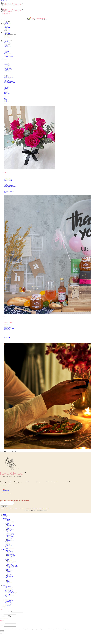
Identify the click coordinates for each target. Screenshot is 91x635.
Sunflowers (9, 582)
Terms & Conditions (13, 508)
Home (1, 451)
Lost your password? (4, 618)
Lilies (8, 579)
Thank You (7, 544)
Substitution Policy (3, 508)
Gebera (9, 575)
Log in (9, 616)
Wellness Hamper (9, 587)
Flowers (4, 59)
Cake (6, 596)
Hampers (5, 172)
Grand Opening (8, 538)
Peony (8, 580)
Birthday (4, 9)
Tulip (8, 584)
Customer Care (5, 490)
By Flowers (7, 569)
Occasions (5, 15)
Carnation (9, 573)
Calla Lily (9, 571)
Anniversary (7, 519)
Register (1, 631)
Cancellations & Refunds (7, 494)
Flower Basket (10, 563)
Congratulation (8, 545)
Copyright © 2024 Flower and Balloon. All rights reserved (37, 508)
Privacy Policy (21, 508)
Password (2, 613)
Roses (8, 581)
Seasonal (4, 317)
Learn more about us (4, 484)
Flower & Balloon (7, 11)
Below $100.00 (10, 554)
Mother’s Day (8, 604)
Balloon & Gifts (10, 522)
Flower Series (15, 451)
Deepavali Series (8, 599)
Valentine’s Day (8, 602)
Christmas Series (7, 451)
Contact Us (4, 491)
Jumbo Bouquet (11, 556)
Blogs (3, 495)
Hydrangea (10, 576)
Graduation (7, 527)
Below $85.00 (10, 553)
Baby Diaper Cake (9, 591)
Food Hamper (8, 586)
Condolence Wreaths (12, 565)
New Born (7, 541)
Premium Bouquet (11, 555)
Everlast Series (10, 568)
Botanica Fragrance (9, 595)
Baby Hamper (8, 590)
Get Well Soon (8, 530)
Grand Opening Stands (12, 566)
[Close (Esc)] (0, 633)
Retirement (7, 543)
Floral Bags (10, 558)
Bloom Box (9, 560)
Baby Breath (10, 570)
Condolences (8, 546)
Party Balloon (6, 13)
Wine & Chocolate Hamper (11, 592)
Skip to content (3, 0)
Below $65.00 (10, 551)
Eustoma (9, 574)
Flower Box (9, 564)
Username (2, 622)
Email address (3, 625)
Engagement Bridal (9, 548)
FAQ (3, 492)
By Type (7, 559)
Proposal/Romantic (9, 534)
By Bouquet (7, 550)
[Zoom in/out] (1, 633)
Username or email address (5, 611)
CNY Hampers (8, 601)
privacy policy (65, 629)
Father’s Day (8, 605)
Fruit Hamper (8, 594)
